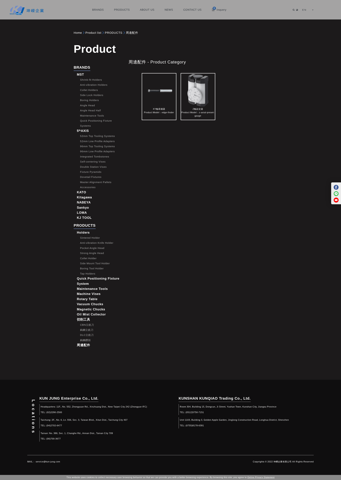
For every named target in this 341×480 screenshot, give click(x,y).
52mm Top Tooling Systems (97, 136)
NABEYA (84, 202)
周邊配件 (132, 32)
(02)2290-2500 (54, 412)
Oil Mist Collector (91, 314)
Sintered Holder (90, 237)
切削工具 (83, 319)
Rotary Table (87, 299)
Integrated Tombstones (94, 156)
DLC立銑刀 (87, 335)
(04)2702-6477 (54, 425)
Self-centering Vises (93, 161)
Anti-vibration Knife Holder (96, 242)
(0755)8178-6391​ (195, 425)
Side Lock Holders (91, 95)
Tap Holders (87, 273)
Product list (93, 32)
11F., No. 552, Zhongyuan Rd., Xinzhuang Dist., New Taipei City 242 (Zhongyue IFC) (101, 407)
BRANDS (82, 67)
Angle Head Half (90, 110)
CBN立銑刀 (87, 324)
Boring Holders (89, 100)
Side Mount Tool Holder (95, 263)
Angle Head (87, 105)
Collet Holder (88, 258)
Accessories (88, 187)
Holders (83, 232)
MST (80, 74)
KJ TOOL (84, 217)
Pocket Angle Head (92, 248)
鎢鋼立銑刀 (86, 330)
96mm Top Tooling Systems (97, 146)
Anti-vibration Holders (93, 84)
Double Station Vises (93, 166)
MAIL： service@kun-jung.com (43, 462)
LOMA (82, 212)
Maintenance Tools (92, 115)
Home (78, 32)
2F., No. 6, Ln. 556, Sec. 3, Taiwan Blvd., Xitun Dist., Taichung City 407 (90, 420)
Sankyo (83, 207)
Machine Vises (89, 294)
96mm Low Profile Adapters (97, 151)
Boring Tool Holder (92, 268)
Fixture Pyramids (91, 172)
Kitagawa (84, 197)
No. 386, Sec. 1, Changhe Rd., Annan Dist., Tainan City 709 (81, 433)
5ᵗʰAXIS (83, 131)
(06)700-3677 (53, 439)
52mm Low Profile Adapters (97, 141)
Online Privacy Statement (261, 477)
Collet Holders (89, 90)
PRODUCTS (113, 32)
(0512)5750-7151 (195, 412)
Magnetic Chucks (91, 309)
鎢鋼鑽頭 (85, 340)
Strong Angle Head (92, 253)
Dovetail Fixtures (91, 177)
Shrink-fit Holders (91, 79)
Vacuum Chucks (90, 304)
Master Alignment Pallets (95, 182)
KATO (81, 192)
